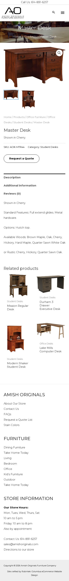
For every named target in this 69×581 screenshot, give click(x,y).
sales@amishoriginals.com (21, 544)
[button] (59, 53)
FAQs (7, 414)
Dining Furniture (14, 447)
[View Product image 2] (28, 99)
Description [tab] (12, 177)
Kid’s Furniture (13, 474)
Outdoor (9, 479)
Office (8, 469)
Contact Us (11, 409)
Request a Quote (21, 158)
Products (19, 117)
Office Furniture (36, 117)
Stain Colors (11, 425)
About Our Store (15, 403)
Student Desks (22, 122)
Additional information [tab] (20, 185)
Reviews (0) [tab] (12, 193)
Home (8, 117)
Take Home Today (16, 452)
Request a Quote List (18, 419)
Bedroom (10, 463)
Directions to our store (19, 549)
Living (7, 458)
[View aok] (11, 94)
